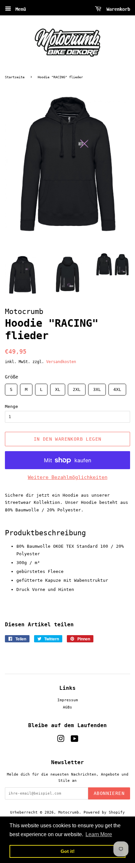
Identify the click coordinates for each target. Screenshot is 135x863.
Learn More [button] (99, 834)
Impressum (67, 700)
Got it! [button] (68, 851)
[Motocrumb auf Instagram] (60, 740)
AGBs (67, 707)
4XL (117, 388)
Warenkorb (117, 9)
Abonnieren (109, 793)
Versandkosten (61, 361)
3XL (97, 388)
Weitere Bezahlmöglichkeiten (67, 477)
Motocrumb (68, 812)
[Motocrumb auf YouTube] (74, 740)
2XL (77, 388)
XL (57, 388)
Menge (11, 406)
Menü (19, 9)
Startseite (15, 77)
